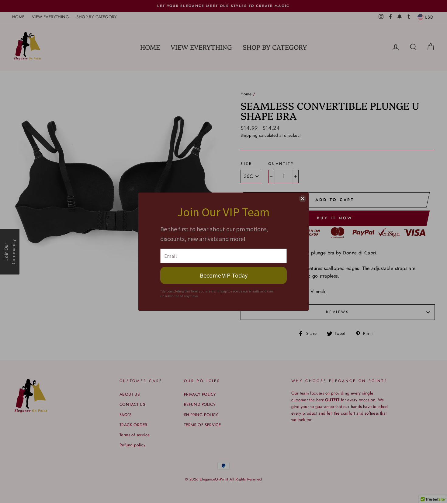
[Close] (302, 198)
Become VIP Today (224, 275)
